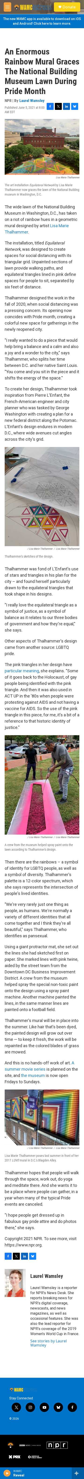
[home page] (33, 6)
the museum (33, 1075)
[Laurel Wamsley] (15, 1283)
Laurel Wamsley (32, 100)
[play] (7, 1473)
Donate (69, 7)
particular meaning (22, 670)
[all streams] (78, 1473)
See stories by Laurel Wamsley (48, 1343)
